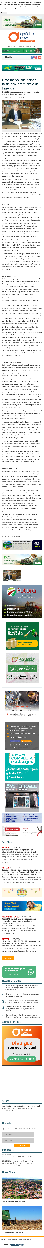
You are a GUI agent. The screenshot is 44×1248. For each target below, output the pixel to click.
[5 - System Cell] (22, 811)
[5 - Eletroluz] (22, 718)
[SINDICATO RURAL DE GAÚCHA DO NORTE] (22, 550)
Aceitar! (3, 13)
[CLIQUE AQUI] (22, 1065)
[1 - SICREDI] (22, 564)
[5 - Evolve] (22, 749)
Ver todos (8, 958)
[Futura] (22, 617)
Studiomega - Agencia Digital (12, 1244)
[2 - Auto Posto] (22, 649)
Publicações (8, 1150)
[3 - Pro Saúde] (22, 682)
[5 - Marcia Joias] (22, 780)
